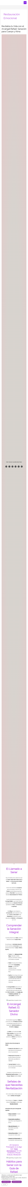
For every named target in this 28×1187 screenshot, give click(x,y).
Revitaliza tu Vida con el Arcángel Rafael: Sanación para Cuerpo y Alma (14, 29)
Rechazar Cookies (16, 1181)
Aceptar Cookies (6, 1181)
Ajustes (4, 1184)
